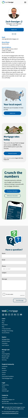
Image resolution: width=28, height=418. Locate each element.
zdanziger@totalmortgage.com (10, 39)
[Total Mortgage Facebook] (12, 314)
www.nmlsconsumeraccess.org (10, 413)
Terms (3, 387)
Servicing (4, 360)
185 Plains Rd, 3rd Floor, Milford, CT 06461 (12, 403)
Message (4, 279)
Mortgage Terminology (7, 331)
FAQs (3, 327)
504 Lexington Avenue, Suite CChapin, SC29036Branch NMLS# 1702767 (10, 50)
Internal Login (5, 391)
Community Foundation (8, 376)
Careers (4, 372)
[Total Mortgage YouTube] (21, 314)
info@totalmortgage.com (8, 399)
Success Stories (5, 333)
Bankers (4, 368)
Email (3, 260)
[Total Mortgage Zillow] (3, 314)
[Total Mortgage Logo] (10, 311)
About (3, 321)
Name (3, 253)
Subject (4, 273)
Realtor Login (5, 358)
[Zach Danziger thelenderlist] (15, 34)
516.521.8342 (5, 44)
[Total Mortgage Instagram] (9, 314)
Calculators (4, 343)
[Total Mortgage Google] (6, 314)
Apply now (14, 30)
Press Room (5, 325)
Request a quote (12, 153)
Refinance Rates (6, 341)
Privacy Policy (5, 385)
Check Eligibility (6, 354)
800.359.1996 (5, 401)
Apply (3, 352)
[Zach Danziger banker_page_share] (13, 34)
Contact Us (4, 397)
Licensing (4, 389)
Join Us (3, 374)
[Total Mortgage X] (18, 314)
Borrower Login (5, 356)
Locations (4, 370)
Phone (4, 266)
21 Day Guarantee (6, 329)
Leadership (4, 366)
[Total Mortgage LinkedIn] (15, 314)
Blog (3, 323)
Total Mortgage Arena (7, 378)
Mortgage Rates (6, 339)
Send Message (19, 300)
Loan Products (5, 345)
